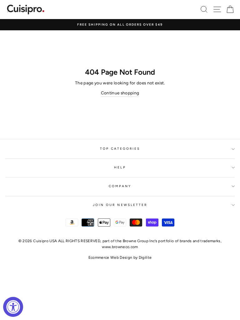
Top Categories (120, 149)
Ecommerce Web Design (110, 257)
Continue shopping (120, 92)
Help (120, 167)
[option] (120, 24)
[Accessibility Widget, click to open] (13, 307)
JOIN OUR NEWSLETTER (120, 205)
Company (120, 186)
